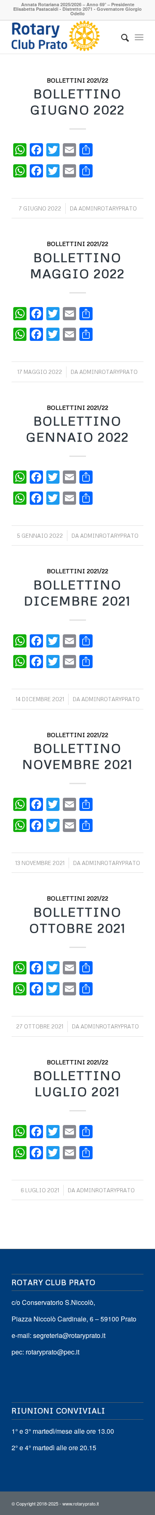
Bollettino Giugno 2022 (77, 101)
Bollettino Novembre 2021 (77, 756)
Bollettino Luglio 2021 (77, 1083)
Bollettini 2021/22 (77, 80)
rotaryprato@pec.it (52, 1352)
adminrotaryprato (108, 208)
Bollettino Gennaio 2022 (77, 428)
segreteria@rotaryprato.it (69, 1335)
